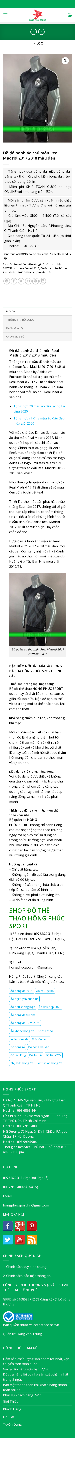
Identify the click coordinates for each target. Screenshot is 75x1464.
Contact (57, 1452)
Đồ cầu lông (18, 1055)
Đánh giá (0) (14, 328)
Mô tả (10, 311)
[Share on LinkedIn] (42, 281)
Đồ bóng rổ (17, 1047)
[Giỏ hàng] (69, 14)
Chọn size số (15, 336)
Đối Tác (8, 1417)
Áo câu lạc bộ (41, 254)
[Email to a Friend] (28, 281)
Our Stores (31, 1452)
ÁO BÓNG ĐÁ (24, 254)
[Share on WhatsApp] (6, 281)
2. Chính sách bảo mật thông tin (27, 1276)
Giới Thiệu (10, 1401)
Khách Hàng (12, 1409)
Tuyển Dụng (12, 1424)
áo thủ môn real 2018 (26, 268)
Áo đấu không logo (22, 1007)
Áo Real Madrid (59, 254)
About (15, 1452)
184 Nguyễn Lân (43, 948)
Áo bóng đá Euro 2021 (25, 1023)
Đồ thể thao (45, 1031)
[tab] (37, 311)
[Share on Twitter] (21, 281)
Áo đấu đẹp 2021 (50, 1007)
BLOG (45, 1452)
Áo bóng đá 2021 (21, 991)
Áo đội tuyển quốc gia (24, 999)
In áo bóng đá (19, 1039)
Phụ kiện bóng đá (21, 1063)
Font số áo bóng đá (49, 1063)
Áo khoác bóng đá (22, 1031)
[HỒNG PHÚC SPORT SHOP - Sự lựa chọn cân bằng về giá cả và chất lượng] (38, 15)
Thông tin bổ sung (20, 319)
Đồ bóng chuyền (38, 1047)
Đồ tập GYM (53, 1055)
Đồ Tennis (35, 1055)
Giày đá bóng (40, 1039)
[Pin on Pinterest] (35, 281)
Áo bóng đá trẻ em (22, 1015)
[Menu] (5, 15)
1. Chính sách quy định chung (25, 1266)
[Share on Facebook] (14, 281)
